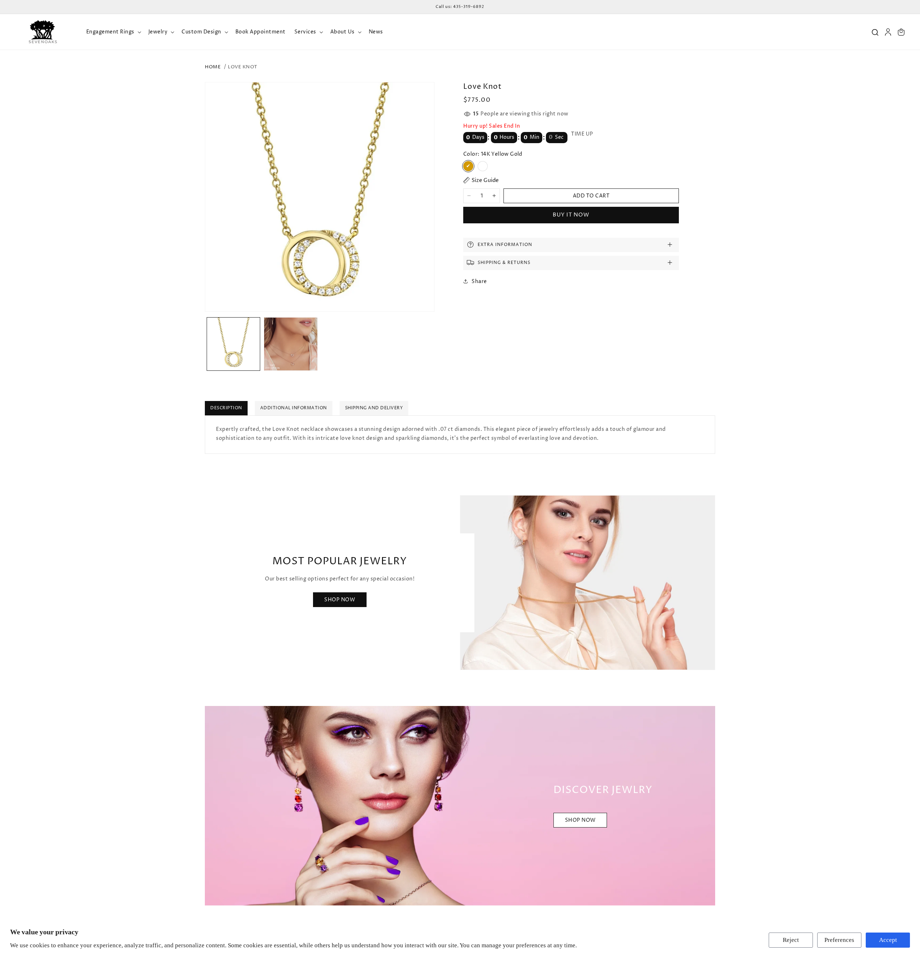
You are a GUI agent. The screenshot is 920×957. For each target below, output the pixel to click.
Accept (888, 940)
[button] (113, 32)
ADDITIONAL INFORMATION (293, 408)
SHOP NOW (580, 820)
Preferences (839, 940)
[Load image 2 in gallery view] (290, 344)
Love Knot (242, 67)
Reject (791, 940)
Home (213, 67)
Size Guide (485, 180)
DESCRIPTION (226, 408)
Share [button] (479, 281)
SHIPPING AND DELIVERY (374, 408)
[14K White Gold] (483, 166)
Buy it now (571, 214)
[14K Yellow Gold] (468, 166)
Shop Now (339, 599)
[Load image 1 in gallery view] (233, 344)
